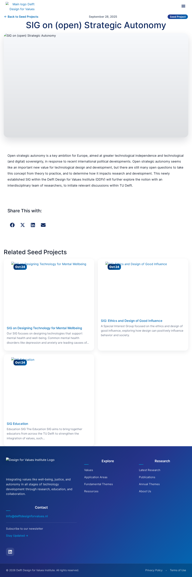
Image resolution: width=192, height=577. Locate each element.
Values (88, 470)
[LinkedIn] (10, 552)
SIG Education (17, 424)
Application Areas (95, 477)
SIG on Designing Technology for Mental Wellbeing (44, 328)
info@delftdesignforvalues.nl (27, 516)
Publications (147, 477)
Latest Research (149, 470)
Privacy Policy (154, 570)
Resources (91, 491)
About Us (145, 491)
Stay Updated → (17, 535)
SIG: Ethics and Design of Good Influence (131, 321)
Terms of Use (178, 570)
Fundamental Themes (98, 484)
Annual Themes (149, 484)
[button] (183, 6)
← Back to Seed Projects (21, 16)
